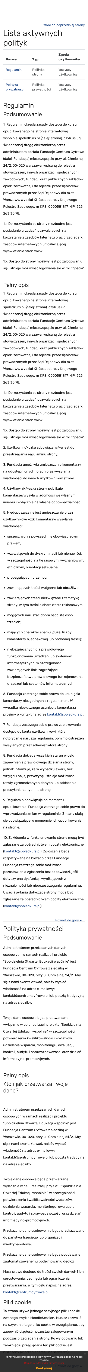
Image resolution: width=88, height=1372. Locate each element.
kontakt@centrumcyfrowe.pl (25, 1292)
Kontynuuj (44, 1368)
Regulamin (14, 70)
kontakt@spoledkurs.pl (65, 714)
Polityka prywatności (51, 1363)
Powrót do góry (67, 920)
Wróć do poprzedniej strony (64, 25)
